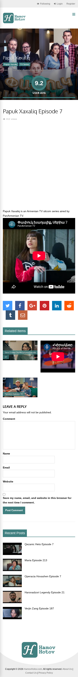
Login (60, 4)
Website (8, 481)
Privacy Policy (45, 673)
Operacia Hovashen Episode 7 (43, 576)
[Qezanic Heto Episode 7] (12, 554)
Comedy (16, 70)
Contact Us (31, 673)
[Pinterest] (44, 305)
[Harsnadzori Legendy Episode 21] (12, 602)
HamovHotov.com (33, 669)
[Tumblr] (10, 315)
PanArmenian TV (45, 70)
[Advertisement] (39, 167)
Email (6, 467)
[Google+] (32, 305)
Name (6, 453)
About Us (67, 669)
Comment (9, 418)
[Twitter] (7, 305)
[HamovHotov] (15, 22)
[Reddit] (69, 305)
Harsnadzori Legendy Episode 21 (45, 592)
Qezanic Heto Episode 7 (39, 544)
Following (45, 4)
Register (70, 4)
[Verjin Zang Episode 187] (12, 618)
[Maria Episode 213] (12, 570)
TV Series (24, 64)
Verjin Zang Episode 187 (39, 608)
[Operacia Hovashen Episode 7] (12, 586)
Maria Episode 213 (36, 560)
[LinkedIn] (57, 305)
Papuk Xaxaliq (10, 64)
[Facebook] (20, 305)
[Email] (22, 315)
